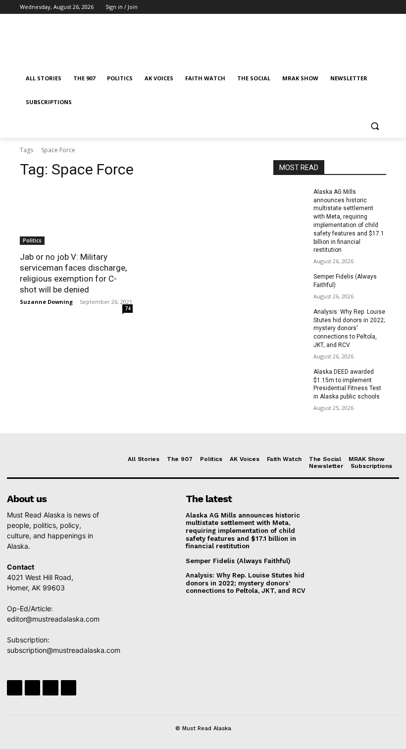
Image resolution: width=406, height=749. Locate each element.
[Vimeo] (366, 7)
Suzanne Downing (46, 301)
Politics (32, 240)
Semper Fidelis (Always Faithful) (238, 561)
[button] (374, 126)
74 (128, 308)
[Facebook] (325, 7)
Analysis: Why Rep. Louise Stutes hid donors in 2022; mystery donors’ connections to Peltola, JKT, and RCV (349, 328)
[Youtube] (380, 7)
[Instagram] (339, 7)
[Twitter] (353, 7)
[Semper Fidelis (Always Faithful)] (290, 284)
